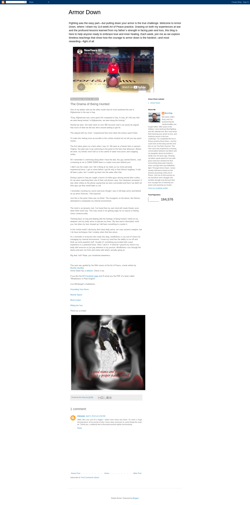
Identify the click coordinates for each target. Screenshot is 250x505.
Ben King (168, 113)
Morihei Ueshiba (77, 268)
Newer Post (75, 473)
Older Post (137, 473)
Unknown (81, 416)
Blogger (136, 498)
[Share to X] (104, 397)
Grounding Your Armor (79, 289)
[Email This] (99, 397)
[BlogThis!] (102, 397)
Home (106, 473)
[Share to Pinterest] (110, 397)
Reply (79, 428)
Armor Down (85, 12)
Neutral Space (76, 295)
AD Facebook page (90, 276)
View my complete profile (158, 188)
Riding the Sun (76, 305)
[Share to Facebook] (107, 397)
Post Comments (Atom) (90, 478)
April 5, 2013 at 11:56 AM (95, 416)
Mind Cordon (75, 300)
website (89, 271)
